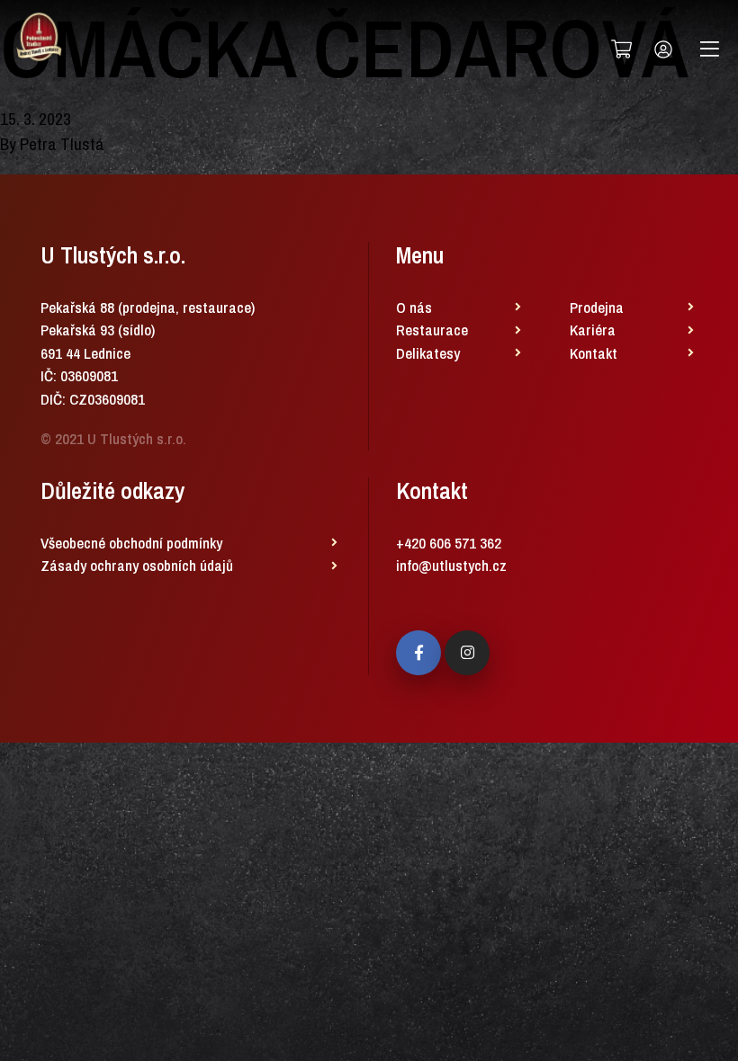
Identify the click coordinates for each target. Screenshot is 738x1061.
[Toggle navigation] (709, 49)
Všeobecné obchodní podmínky (131, 542)
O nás (414, 307)
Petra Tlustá (62, 144)
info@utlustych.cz (451, 565)
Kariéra (593, 329)
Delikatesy (428, 353)
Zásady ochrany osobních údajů (136, 565)
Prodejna (597, 307)
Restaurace (432, 329)
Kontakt (593, 353)
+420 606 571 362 (448, 542)
